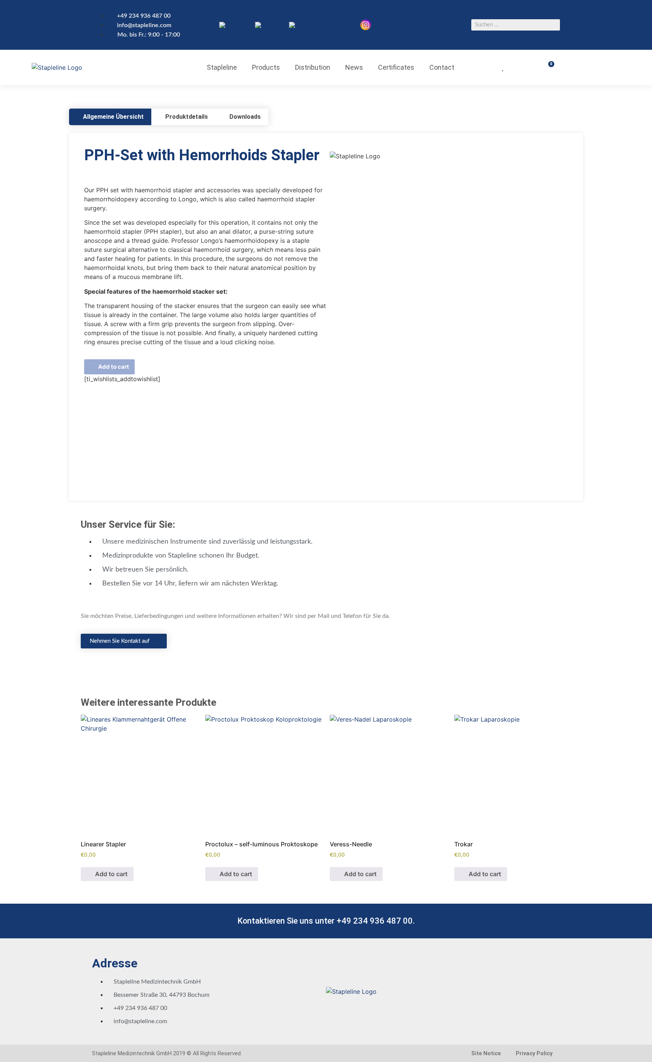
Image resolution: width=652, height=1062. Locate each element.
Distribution (312, 67)
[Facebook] (403, 13)
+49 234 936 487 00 (375, 921)
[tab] (110, 117)
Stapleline (222, 67)
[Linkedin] (416, 34)
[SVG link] (365, 25)
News (354, 67)
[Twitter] (429, 13)
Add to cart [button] (111, 874)
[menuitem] (233, 25)
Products (266, 67)
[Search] (554, 25)
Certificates (396, 67)
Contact (441, 67)
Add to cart (113, 366)
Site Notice (486, 1053)
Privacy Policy (534, 1053)
